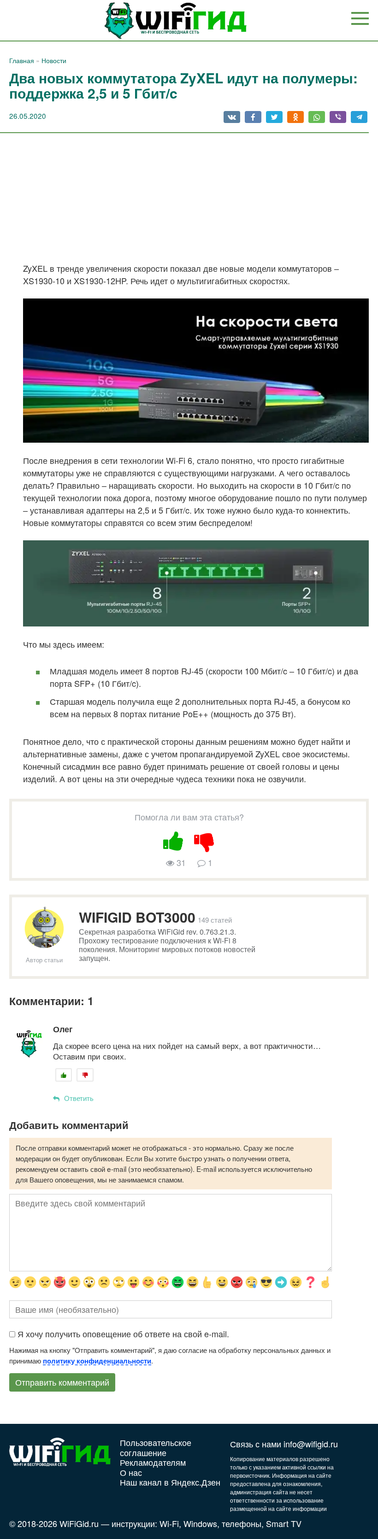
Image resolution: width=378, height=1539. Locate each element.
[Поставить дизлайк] (204, 839)
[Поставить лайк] (173, 839)
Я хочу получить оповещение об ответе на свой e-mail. (123, 1334)
